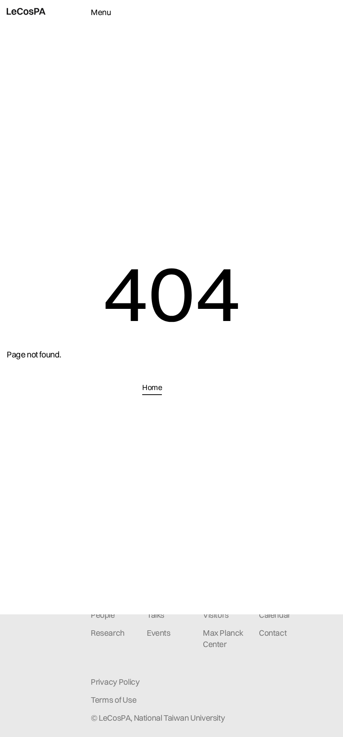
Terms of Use (113, 700)
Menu (101, 12)
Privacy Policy (115, 682)
